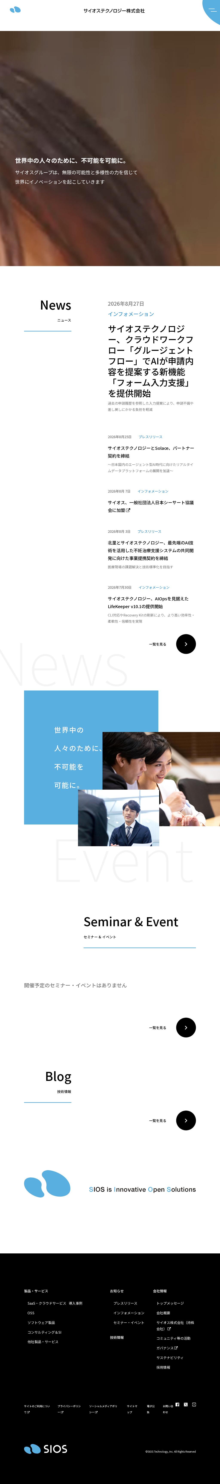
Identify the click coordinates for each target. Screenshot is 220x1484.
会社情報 (160, 1290)
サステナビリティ (170, 1357)
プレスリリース (125, 1303)
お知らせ (117, 1290)
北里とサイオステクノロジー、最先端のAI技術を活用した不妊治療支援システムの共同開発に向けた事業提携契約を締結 (151, 550)
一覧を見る (157, 644)
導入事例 (75, 1303)
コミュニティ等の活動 (173, 1338)
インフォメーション (128, 1312)
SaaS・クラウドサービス (47, 1303)
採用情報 (163, 1367)
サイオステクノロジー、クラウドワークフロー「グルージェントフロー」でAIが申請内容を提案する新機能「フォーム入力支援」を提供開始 (151, 360)
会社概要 (163, 1312)
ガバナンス (165, 1347)
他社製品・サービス (43, 1341)
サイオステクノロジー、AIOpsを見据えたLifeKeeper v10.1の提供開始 (148, 602)
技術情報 (117, 1337)
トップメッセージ (170, 1303)
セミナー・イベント (128, 1322)
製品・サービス (36, 1290)
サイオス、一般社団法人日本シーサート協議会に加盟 (151, 506)
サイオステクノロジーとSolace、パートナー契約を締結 (151, 452)
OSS (31, 1312)
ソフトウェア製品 (41, 1322)
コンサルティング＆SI (44, 1332)
